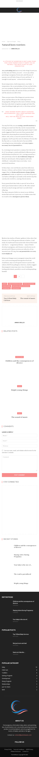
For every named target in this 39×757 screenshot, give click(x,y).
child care (6, 286)
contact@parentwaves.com (23, 735)
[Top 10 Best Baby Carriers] (6, 636)
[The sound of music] (19, 402)
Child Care (19, 357)
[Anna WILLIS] (19, 314)
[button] (3, 10)
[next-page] (21, 421)
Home (3, 41)
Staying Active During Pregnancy (21, 556)
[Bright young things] (19, 375)
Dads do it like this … (19, 652)
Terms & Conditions (18, 749)
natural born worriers (21, 286)
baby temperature (15, 283)
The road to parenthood (22, 574)
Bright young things (19, 390)
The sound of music (27, 298)
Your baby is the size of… (23, 565)
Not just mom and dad (20, 643)
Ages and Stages (11, 41)
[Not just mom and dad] (6, 645)
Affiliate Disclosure (16, 751)
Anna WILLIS (15, 48)
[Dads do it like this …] (6, 654)
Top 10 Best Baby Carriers (21, 634)
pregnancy (16, 288)
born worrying (29, 283)
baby (4, 283)
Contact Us (25, 751)
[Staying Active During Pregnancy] (7, 555)
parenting (6, 288)
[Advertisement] (19, 4)
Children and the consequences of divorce (19, 362)
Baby (19, 41)
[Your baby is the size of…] (7, 565)
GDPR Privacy (29, 749)
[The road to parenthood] (7, 574)
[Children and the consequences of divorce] (19, 346)
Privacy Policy (8, 749)
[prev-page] (17, 421)
